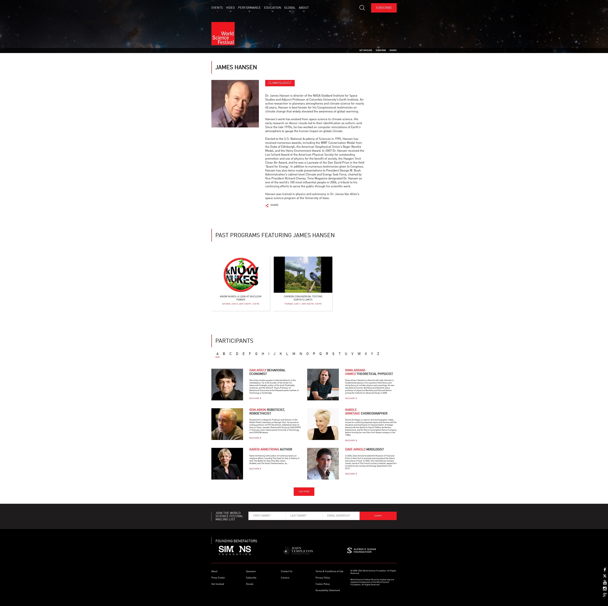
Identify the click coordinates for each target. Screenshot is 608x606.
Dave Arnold (364, 449)
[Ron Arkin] (227, 424)
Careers (285, 578)
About (214, 571)
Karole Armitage (366, 411)
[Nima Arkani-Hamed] (323, 384)
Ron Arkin (267, 411)
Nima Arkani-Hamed (369, 372)
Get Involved (217, 584)
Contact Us (286, 571)
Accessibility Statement (328, 590)
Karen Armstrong (270, 449)
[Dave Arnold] (323, 464)
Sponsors (251, 571)
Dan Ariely (267, 372)
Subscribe (384, 7)
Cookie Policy (323, 584)
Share (274, 205)
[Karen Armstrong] (227, 464)
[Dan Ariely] (227, 384)
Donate (249, 584)
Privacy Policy (323, 578)
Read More (254, 398)
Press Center (218, 578)
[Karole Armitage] (323, 424)
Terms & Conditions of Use (329, 571)
